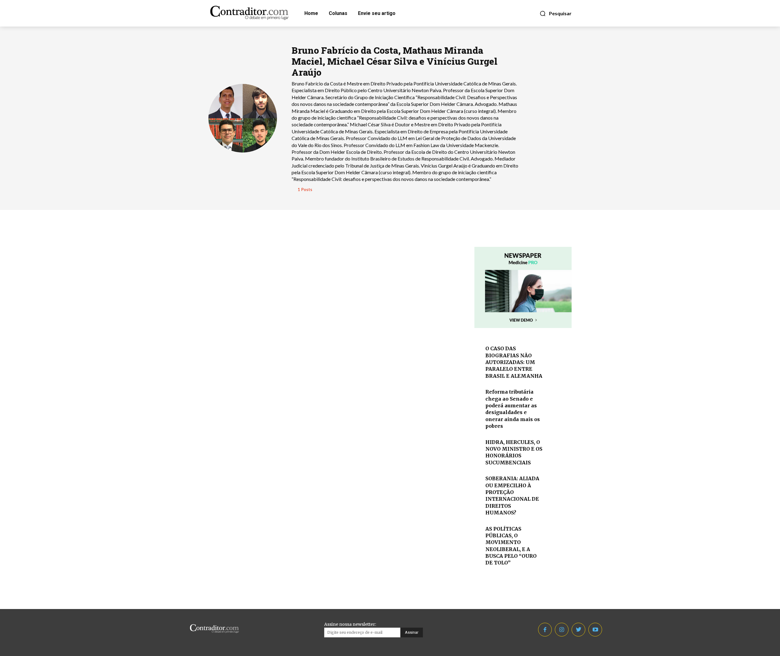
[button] (555, 13)
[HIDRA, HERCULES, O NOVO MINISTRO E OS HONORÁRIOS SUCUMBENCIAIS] (559, 449)
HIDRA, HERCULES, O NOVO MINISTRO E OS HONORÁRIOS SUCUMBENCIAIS (513, 452)
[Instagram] (562, 629)
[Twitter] (578, 629)
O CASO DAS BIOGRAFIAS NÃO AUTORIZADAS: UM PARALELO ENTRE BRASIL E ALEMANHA (513, 362)
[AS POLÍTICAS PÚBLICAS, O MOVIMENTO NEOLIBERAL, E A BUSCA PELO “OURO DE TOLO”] (559, 535)
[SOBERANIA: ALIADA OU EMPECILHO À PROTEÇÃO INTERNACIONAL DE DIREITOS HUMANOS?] (559, 485)
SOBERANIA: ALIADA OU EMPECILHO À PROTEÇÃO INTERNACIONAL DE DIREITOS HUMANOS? (512, 495)
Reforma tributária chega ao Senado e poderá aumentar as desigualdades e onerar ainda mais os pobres (512, 409)
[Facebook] (545, 629)
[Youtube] (595, 629)
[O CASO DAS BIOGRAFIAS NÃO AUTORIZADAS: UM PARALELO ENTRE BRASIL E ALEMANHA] (559, 355)
